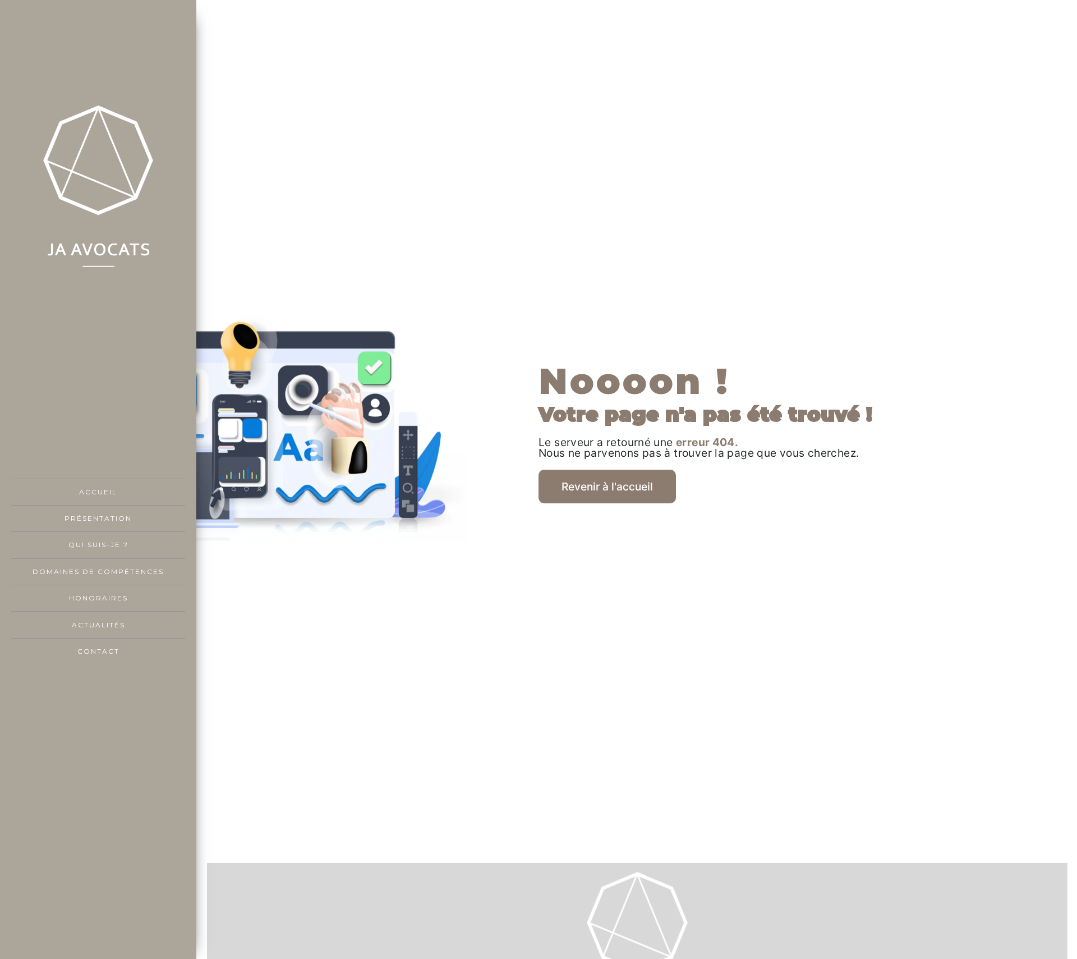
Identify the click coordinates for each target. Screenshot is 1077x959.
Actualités (98, 625)
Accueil (98, 492)
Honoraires (98, 598)
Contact (98, 651)
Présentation (98, 518)
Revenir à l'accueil (607, 486)
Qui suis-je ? (98, 544)
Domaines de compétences (98, 571)
